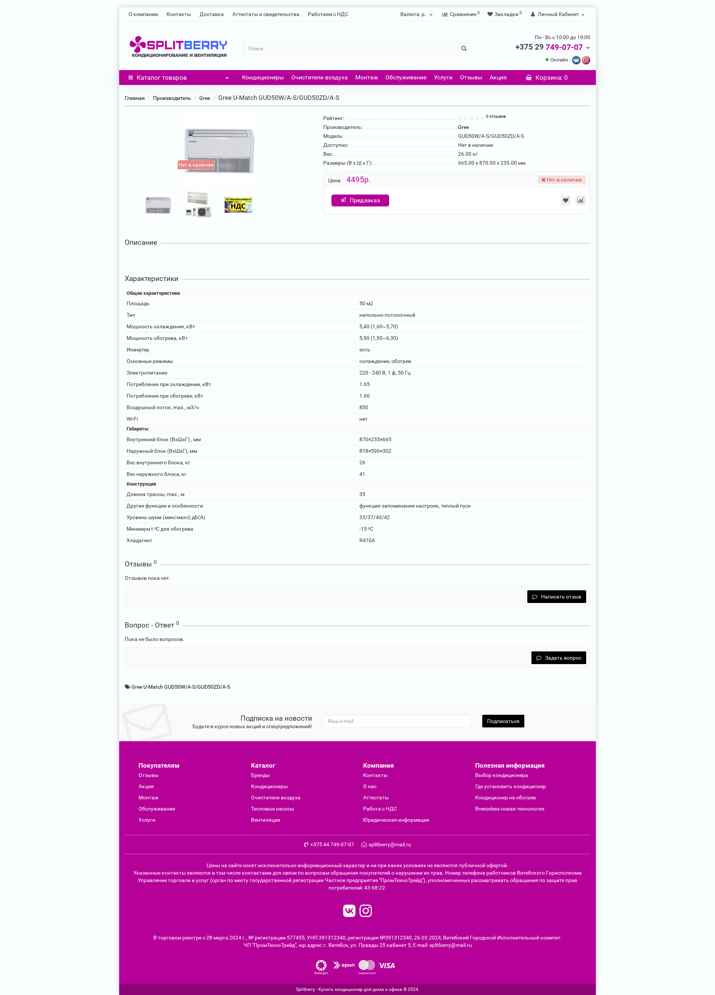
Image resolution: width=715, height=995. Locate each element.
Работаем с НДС (328, 14)
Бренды (260, 775)
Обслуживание (405, 77)
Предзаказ (365, 200)
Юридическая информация (396, 820)
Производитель (172, 98)
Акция (498, 77)
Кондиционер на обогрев (505, 797)
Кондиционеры (263, 77)
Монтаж (366, 77)
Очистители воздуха (319, 77)
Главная (135, 98)
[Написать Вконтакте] (576, 60)
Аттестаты (376, 797)
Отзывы (471, 77)
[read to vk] (349, 912)
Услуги (443, 77)
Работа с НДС (380, 809)
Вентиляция (265, 820)
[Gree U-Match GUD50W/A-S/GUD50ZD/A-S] (158, 205)
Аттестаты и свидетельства (265, 14)
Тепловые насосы (272, 809)
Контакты (178, 14)
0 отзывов (496, 116)
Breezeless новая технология (509, 809)
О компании (143, 14)
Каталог (162, 77)
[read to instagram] (366, 912)
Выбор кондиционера (501, 775)
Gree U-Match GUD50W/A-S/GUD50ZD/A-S (180, 687)
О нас (369, 786)
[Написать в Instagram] (586, 60)
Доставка (212, 14)
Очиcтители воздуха (276, 797)
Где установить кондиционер (510, 786)
